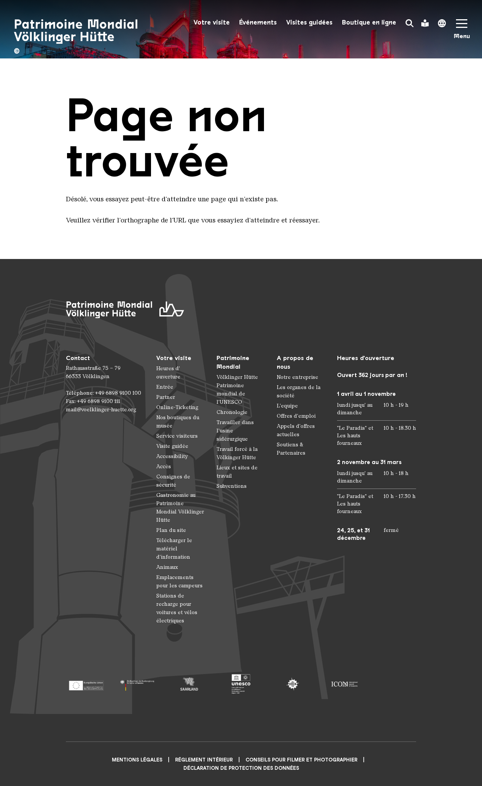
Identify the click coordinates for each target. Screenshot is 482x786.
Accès (163, 466)
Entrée (164, 387)
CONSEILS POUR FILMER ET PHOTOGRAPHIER (301, 760)
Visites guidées (309, 22)
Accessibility (172, 456)
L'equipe (287, 406)
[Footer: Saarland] (189, 684)
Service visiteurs (177, 436)
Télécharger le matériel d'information (174, 549)
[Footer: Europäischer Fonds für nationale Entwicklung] (86, 684)
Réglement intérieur (204, 760)
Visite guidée (172, 446)
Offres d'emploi (296, 416)
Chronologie (232, 412)
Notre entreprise (297, 377)
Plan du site (171, 530)
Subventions (232, 486)
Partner (165, 397)
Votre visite (212, 22)
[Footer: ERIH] (293, 684)
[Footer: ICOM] (344, 684)
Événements (258, 22)
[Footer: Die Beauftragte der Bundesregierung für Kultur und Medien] (137, 684)
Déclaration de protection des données (241, 768)
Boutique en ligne (369, 22)
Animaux (167, 567)
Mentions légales (137, 760)
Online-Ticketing (177, 407)
